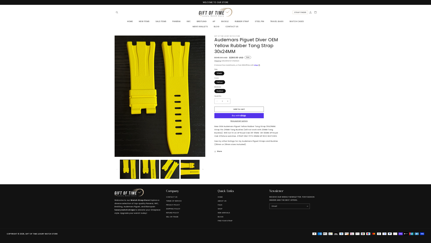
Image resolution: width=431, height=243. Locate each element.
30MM (219, 73)
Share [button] (219, 151)
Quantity (217, 96)
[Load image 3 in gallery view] (169, 169)
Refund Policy (172, 213)
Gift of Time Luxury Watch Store (41, 234)
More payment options (239, 121)
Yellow (220, 82)
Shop (220, 209)
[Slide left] (116, 169)
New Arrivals (224, 213)
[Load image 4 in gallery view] (190, 169)
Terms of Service (174, 201)
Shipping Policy (173, 209)
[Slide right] (202, 169)
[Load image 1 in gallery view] (129, 169)
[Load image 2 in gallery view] (149, 169)
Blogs (220, 217)
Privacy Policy (173, 205)
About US (222, 201)
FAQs (220, 205)
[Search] (116, 12)
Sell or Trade (172, 217)
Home (220, 197)
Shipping (217, 61)
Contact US (171, 197)
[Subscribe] (307, 206)
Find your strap (225, 221)
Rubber (220, 91)
